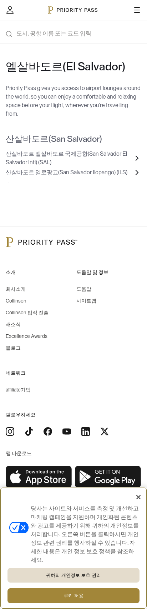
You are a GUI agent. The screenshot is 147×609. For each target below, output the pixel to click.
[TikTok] (29, 431)
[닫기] (138, 497)
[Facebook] (48, 431)
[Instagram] (10, 431)
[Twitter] (104, 431)
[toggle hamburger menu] (137, 10)
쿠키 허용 (73, 595)
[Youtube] (66, 431)
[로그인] (10, 10)
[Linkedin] (85, 431)
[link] (39, 477)
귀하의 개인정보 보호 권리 (73, 575)
